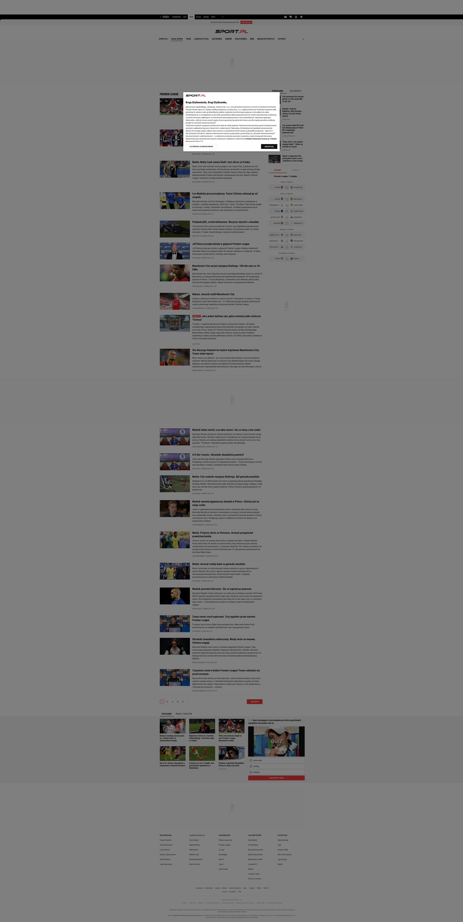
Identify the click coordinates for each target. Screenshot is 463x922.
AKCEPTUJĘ (269, 147)
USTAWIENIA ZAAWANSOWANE (201, 146)
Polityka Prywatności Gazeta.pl (257, 139)
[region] (231, 121)
